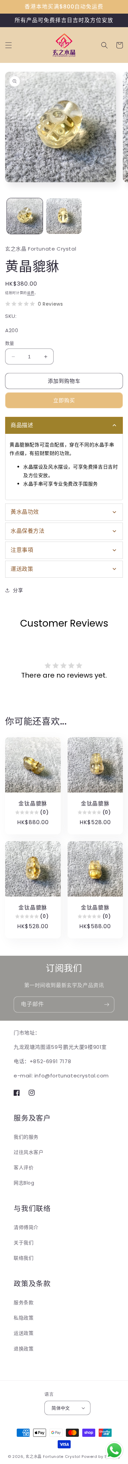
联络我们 (23, 1258)
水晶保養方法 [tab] (28, 531)
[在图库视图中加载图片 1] (25, 216)
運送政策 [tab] (22, 569)
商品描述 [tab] (22, 425)
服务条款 (23, 1302)
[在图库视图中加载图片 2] (64, 216)
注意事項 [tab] (22, 550)
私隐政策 (23, 1317)
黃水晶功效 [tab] (25, 512)
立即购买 (64, 400)
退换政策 (23, 1348)
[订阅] (106, 1004)
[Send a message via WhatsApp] (114, 1450)
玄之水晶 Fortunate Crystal (53, 1456)
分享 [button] (18, 590)
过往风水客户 (29, 1152)
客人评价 (23, 1167)
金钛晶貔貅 (32, 803)
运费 (30, 292)
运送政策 (23, 1333)
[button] (8, 45)
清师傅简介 (26, 1227)
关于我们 (23, 1242)
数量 (9, 343)
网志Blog (24, 1182)
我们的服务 (26, 1137)
